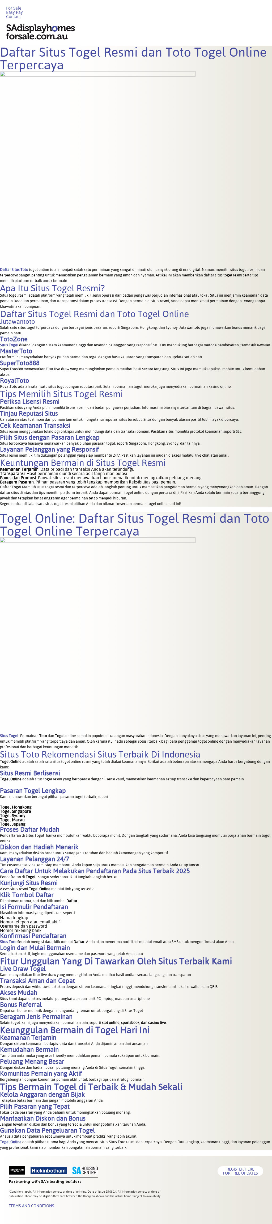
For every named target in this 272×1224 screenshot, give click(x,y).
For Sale (14, 8)
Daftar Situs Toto (14, 269)
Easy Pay (14, 12)
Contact (13, 16)
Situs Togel (9, 345)
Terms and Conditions (31, 1206)
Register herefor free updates (240, 1171)
